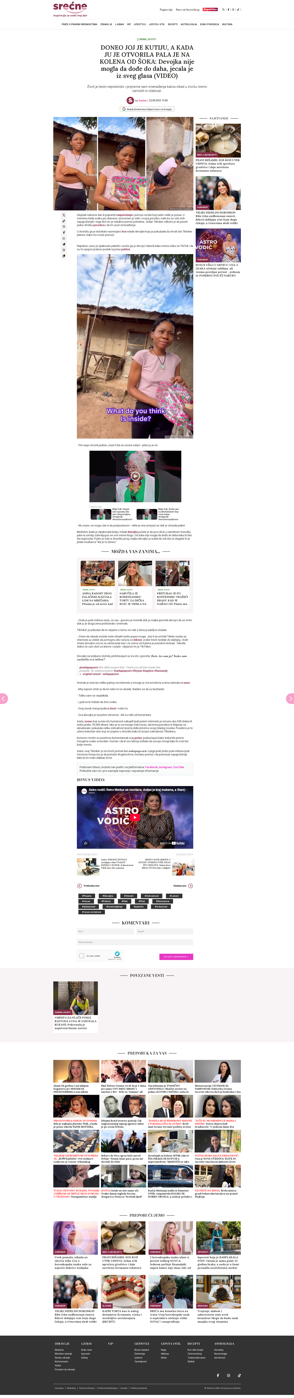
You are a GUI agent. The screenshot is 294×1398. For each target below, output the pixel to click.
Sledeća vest (179, 886)
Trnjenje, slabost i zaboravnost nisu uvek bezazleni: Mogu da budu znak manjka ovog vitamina (218, 1316)
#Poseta (86, 896)
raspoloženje (124, 215)
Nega (163, 1350)
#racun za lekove (91, 912)
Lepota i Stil (171, 1344)
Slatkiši (106, 1305)
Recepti (194, 1344)
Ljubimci (138, 1357)
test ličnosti (219, 1357)
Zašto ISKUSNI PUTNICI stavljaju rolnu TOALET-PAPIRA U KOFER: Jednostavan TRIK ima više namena (117, 863)
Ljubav (86, 1344)
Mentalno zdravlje (63, 1353)
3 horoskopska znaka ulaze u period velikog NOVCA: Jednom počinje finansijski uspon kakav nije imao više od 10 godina (170, 1262)
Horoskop (202, 207)
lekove (137, 639)
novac (88, 721)
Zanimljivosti (147, 39)
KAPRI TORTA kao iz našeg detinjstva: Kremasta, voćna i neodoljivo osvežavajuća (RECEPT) (122, 1316)
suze (187, 682)
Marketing (71, 1388)
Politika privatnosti (139, 1388)
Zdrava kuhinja (195, 1353)
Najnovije (166, 9)
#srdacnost (161, 906)
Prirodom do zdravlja (65, 1369)
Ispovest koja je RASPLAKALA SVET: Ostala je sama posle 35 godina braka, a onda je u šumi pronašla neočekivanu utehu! (218, 1262)
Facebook (151, 767)
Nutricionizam (61, 1361)
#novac (86, 901)
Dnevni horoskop (188, 9)
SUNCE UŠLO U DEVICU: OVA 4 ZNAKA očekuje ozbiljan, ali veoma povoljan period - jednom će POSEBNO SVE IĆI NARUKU (218, 270)
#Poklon (106, 901)
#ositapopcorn (123, 670)
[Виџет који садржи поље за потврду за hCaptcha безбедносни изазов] (100, 956)
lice (124, 231)
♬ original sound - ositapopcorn (99, 674)
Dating (84, 1357)
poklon (125, 249)
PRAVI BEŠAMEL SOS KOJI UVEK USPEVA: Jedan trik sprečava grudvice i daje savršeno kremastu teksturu (218, 165)
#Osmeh (129, 896)
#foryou (137, 670)
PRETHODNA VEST (87, 854)
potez (138, 737)
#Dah (125, 901)
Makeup (165, 1353)
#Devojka (107, 896)
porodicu (99, 225)
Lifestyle (141, 1344)
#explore (147, 670)
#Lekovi (174, 896)
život (113, 708)
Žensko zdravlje (62, 1357)
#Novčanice (162, 901)
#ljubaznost (88, 906)
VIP (110, 1344)
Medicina (203, 1305)
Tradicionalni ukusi (196, 1357)
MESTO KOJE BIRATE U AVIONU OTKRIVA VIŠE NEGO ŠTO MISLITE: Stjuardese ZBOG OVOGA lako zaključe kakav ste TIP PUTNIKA (154, 863)
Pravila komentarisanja (107, 1388)
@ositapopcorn (88, 667)
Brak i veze (86, 1350)
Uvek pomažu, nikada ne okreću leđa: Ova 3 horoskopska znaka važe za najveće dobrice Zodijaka (73, 1262)
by (141, 100)
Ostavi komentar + (176, 957)
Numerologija (220, 1353)
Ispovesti (203, 1252)
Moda (164, 1357)
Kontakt (124, 1388)
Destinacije (139, 1353)
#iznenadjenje (114, 906)
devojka (133, 531)
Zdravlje (62, 1344)
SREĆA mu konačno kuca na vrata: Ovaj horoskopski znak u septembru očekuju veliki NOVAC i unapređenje (170, 1316)
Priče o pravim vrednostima (79, 24)
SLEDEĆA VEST (184, 854)
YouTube (178, 767)
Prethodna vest (91, 886)
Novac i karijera (141, 1350)
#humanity (160, 670)
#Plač (142, 901)
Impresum (59, 1388)
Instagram (165, 767)
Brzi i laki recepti (207, 154)
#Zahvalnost (152, 896)
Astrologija (224, 1344)
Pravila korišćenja (86, 1388)
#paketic (139, 906)
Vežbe (58, 1365)
